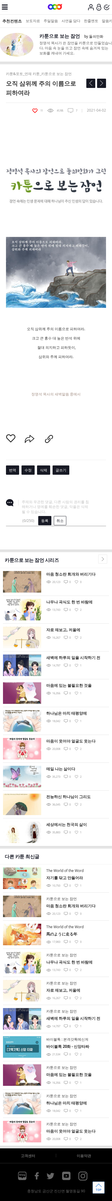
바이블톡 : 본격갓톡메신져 (67, 1039)
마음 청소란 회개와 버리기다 (71, 574)
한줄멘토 (91, 20)
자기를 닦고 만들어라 (64, 877)
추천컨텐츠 (12, 21)
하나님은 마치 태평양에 (66, 713)
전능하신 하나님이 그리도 (68, 796)
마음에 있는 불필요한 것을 (69, 685)
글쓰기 (61, 470)
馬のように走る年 (61, 934)
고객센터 (28, 1155)
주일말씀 (51, 20)
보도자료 (33, 20)
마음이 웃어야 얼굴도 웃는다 (71, 741)
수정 (28, 470)
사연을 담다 (71, 20)
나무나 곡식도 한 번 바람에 (69, 602)
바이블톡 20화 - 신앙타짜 (67, 1046)
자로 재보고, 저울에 (63, 629)
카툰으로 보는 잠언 (59, 36)
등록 (44, 520)
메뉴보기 (5, 7)
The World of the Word (65, 870)
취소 (60, 520)
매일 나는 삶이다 (60, 768)
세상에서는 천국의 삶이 (66, 824)
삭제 (43, 470)
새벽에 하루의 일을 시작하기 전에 (73, 658)
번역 (12, 470)
